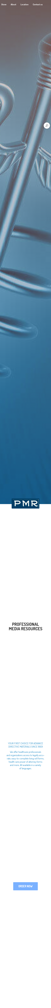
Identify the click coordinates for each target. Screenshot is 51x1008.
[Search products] (46, 125)
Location (25, 4)
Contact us (38, 4)
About (13, 4)
